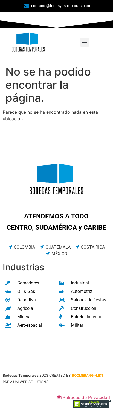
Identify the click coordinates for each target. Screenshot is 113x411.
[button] (84, 42)
